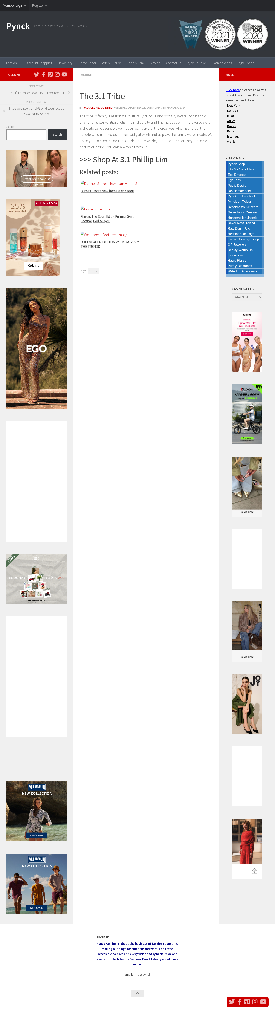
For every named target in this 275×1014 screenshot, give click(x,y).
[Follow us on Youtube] (64, 74)
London (232, 111)
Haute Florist (237, 260)
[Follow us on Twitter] (36, 74)
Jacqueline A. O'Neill (97, 107)
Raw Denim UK (239, 228)
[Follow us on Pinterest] (50, 74)
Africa (231, 121)
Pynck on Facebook (242, 196)
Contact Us (173, 63)
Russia (231, 126)
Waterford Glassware (242, 271)
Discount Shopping (39, 63)
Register (38, 5)
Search (10, 127)
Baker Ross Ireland (241, 223)
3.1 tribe (93, 271)
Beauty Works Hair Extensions (241, 252)
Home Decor (87, 63)
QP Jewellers (237, 244)
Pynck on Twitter (239, 201)
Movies (155, 63)
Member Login (13, 5)
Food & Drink (135, 63)
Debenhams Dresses (243, 212)
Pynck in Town (197, 63)
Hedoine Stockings (241, 234)
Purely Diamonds (240, 266)
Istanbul (233, 136)
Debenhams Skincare (243, 207)
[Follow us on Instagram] (57, 74)
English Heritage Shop (243, 239)
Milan (231, 116)
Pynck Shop (246, 63)
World (231, 142)
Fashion (11, 63)
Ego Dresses (237, 174)
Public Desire (237, 185)
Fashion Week (222, 63)
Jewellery (65, 63)
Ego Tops (234, 180)
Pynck (18, 25)
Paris (230, 131)
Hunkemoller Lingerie (242, 217)
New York (233, 105)
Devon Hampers (239, 191)
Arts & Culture (111, 63)
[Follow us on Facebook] (43, 74)
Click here (233, 90)
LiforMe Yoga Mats (241, 169)
